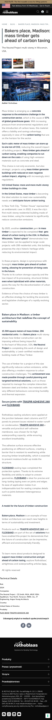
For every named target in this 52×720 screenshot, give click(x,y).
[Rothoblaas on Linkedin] (9, 714)
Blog (12, 24)
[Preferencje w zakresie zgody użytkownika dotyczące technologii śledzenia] (47, 715)
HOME (4, 24)
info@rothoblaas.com (28, 704)
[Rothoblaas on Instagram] (14, 714)
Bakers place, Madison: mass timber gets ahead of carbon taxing (34, 24)
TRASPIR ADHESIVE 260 (36, 401)
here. (44, 564)
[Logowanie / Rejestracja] (42, 11)
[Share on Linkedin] (28, 625)
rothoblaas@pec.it (41, 706)
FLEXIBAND (13, 405)
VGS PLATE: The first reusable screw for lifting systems (26, 2)
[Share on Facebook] (23, 625)
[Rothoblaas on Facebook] (4, 714)
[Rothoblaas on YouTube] (19, 714)
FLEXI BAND (4, 613)
